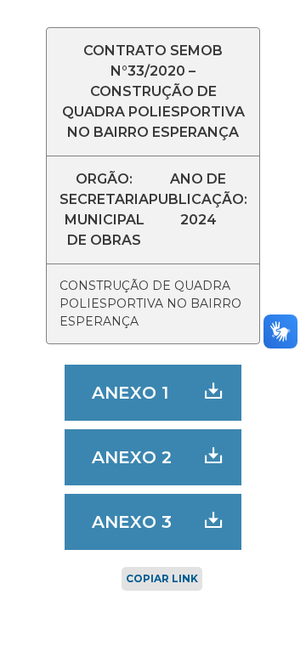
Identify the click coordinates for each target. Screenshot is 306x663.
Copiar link (162, 578)
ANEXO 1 (130, 392)
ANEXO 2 (132, 457)
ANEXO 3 (132, 522)
